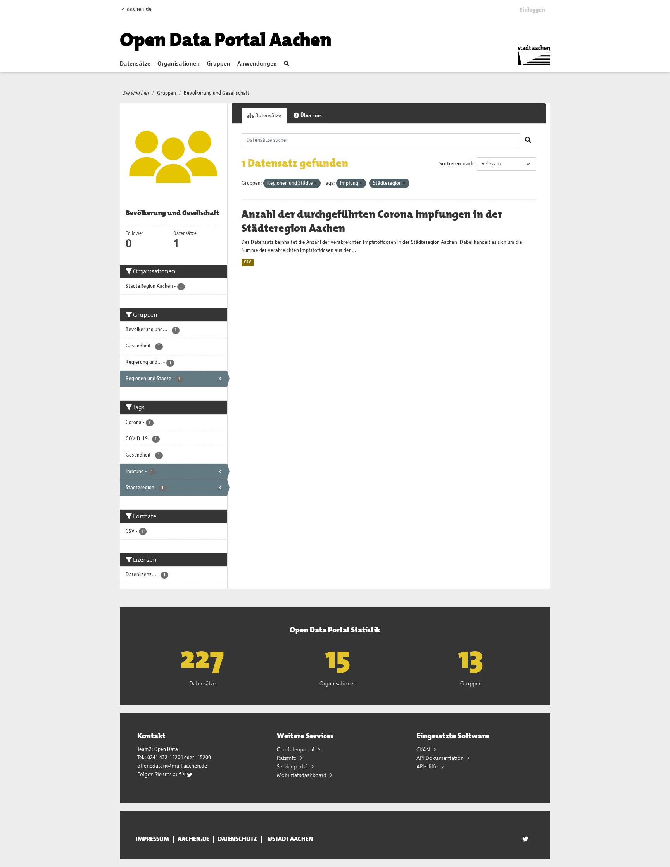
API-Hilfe (427, 766)
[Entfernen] (315, 183)
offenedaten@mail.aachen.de (172, 765)
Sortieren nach (456, 164)
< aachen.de (136, 9)
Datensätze (135, 64)
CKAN (423, 749)
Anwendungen (257, 64)
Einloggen (532, 10)
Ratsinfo (287, 757)
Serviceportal (293, 766)
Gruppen (218, 64)
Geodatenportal (296, 749)
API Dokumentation (440, 757)
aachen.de (193, 839)
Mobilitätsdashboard (302, 774)
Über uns (310, 115)
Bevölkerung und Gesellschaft (216, 93)
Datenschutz (237, 839)
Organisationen (178, 64)
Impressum (152, 839)
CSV (247, 262)
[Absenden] (528, 140)
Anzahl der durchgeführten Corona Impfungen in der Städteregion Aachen (372, 221)
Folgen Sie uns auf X (161, 774)
